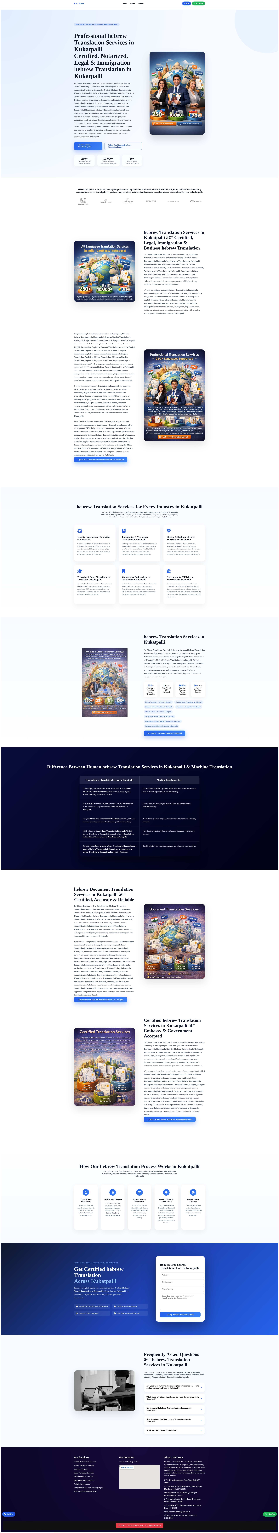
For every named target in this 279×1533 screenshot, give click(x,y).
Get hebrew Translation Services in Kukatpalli (165, 733)
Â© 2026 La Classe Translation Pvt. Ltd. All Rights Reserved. (139, 1525)
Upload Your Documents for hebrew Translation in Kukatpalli (101, 460)
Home (124, 3)
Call (187, 3)
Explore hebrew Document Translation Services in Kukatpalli (100, 1000)
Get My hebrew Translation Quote (180, 1315)
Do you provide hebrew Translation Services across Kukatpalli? (168, 1409)
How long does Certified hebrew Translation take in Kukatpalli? (168, 1420)
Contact (141, 3)
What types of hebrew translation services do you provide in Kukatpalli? (172, 1398)
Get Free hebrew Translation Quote (84, 146)
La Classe (79, 3)
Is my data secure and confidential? (161, 1430)
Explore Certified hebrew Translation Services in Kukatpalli (170, 1119)
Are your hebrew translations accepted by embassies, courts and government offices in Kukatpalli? (172, 1387)
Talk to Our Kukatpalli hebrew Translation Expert (119, 146)
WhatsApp (199, 3)
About (132, 3)
